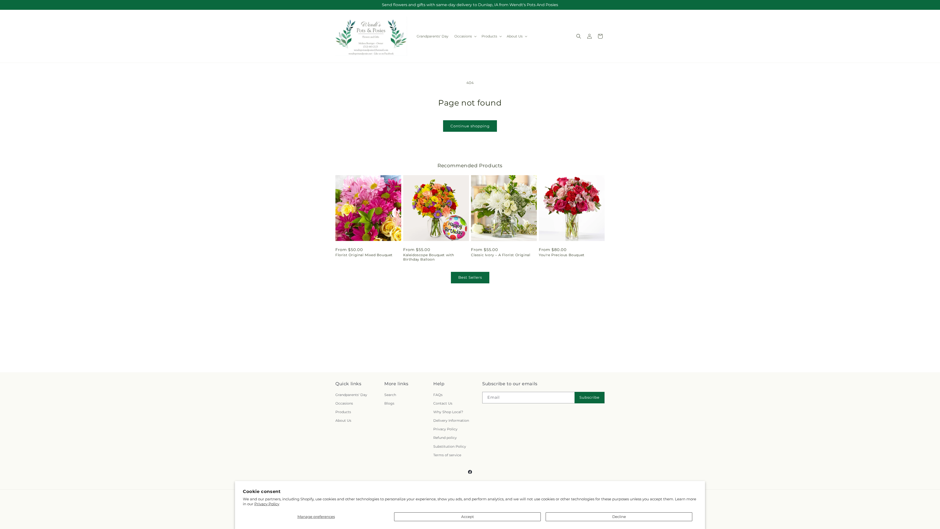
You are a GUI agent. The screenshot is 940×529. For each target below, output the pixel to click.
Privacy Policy (266, 504)
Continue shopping (470, 126)
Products (343, 412)
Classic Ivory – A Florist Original (500, 255)
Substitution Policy (449, 446)
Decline (619, 516)
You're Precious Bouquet (562, 255)
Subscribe (589, 397)
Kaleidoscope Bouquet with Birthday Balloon (428, 257)
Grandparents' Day (351, 395)
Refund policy (445, 438)
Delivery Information (451, 420)
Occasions (344, 403)
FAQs (438, 395)
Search (390, 395)
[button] (465, 36)
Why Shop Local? (448, 412)
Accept (467, 516)
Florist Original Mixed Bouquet (364, 255)
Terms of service (447, 455)
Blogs (389, 403)
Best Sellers (470, 277)
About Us (343, 420)
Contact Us (442, 403)
